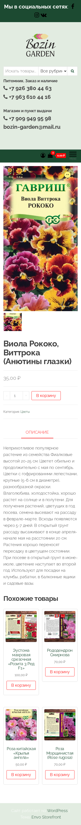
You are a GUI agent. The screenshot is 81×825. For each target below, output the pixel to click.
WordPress (57, 810)
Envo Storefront (46, 817)
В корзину (46, 395)
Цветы (25, 412)
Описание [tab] (37, 432)
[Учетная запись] (42, 155)
